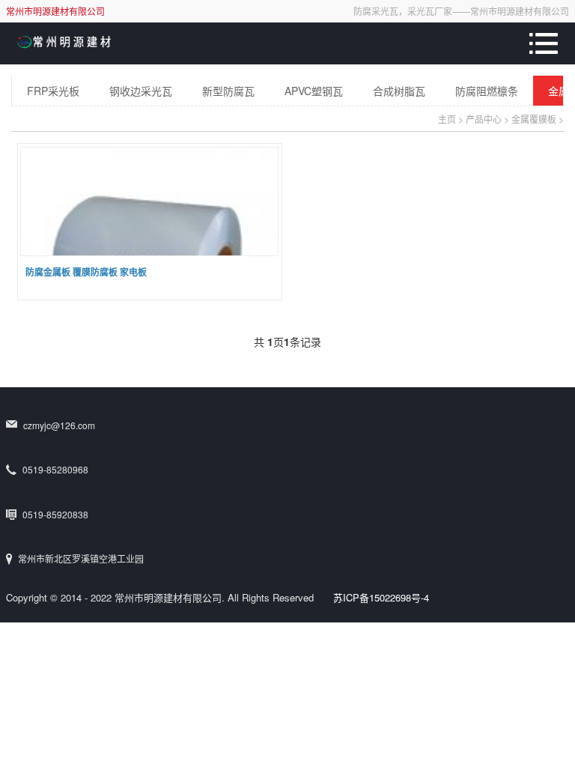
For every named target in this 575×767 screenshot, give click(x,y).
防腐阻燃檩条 (486, 90)
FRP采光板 (53, 90)
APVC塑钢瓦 (314, 90)
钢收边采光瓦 (140, 90)
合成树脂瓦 (399, 90)
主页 (447, 118)
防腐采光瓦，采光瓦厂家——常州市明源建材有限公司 (461, 10)
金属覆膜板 (533, 118)
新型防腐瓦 (228, 90)
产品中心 (484, 118)
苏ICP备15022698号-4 (381, 597)
